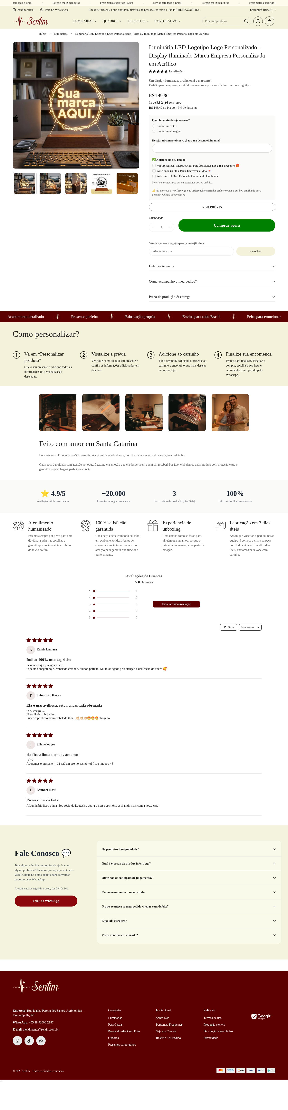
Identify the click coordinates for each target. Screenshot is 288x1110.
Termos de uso (213, 1018)
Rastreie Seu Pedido (168, 1038)
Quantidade (156, 218)
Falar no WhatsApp (46, 901)
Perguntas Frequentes (169, 1024)
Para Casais (115, 1024)
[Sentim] (30, 21)
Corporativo (166, 21)
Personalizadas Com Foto (124, 1031)
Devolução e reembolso (218, 1031)
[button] (158, 71)
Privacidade (211, 1038)
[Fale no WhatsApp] (41, 1040)
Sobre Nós (162, 1018)
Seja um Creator (166, 1031)
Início (42, 33)
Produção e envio (214, 1024)
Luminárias (83, 21)
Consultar (255, 251)
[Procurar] (246, 21)
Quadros (110, 21)
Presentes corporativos (122, 1044)
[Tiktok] (29, 1040)
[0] (269, 21)
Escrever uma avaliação (176, 604)
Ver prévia (212, 207)
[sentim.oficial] (17, 1040)
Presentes (136, 21)
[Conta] (258, 21)
